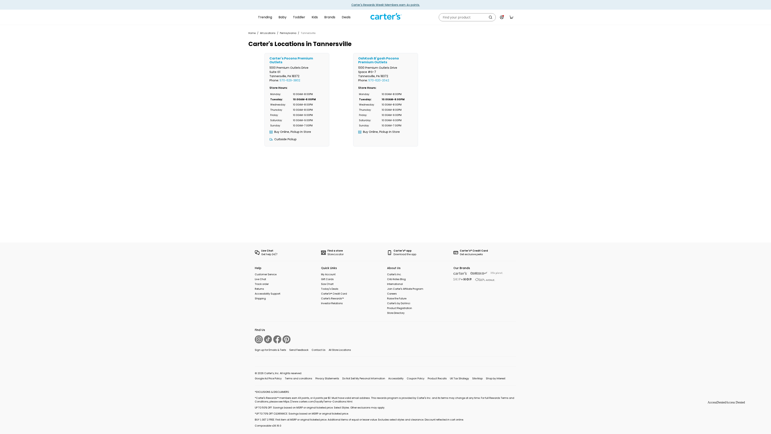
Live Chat (260, 279)
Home (252, 33)
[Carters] (460, 273)
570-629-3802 (290, 80)
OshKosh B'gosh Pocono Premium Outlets (378, 60)
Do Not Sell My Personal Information (363, 378)
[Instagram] (259, 339)
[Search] (490, 17)
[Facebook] (277, 339)
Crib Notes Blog (396, 279)
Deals (346, 17)
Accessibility (396, 378)
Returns (259, 289)
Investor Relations (332, 303)
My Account (328, 274)
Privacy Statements (327, 378)
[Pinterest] (286, 339)
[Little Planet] (497, 273)
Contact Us (318, 350)
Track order (262, 284)
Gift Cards (327, 279)
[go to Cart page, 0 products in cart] (511, 17)
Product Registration (399, 308)
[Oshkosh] (478, 273)
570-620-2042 (378, 80)
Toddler (299, 17)
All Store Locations (340, 350)
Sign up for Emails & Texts (270, 350)
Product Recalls (437, 378)
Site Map (477, 378)
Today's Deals (329, 289)
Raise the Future (396, 298)
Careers (392, 293)
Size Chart (327, 284)
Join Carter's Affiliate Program (405, 289)
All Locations (267, 33)
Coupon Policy (415, 378)
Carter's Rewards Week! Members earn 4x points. (385, 5)
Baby (282, 17)
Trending (265, 17)
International (395, 284)
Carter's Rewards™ (332, 298)
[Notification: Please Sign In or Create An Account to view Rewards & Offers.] (502, 17)
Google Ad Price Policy (268, 378)
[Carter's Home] (385, 16)
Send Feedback (298, 350)
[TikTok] (268, 339)
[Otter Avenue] (485, 279)
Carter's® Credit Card (334, 293)
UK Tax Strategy (459, 378)
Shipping (260, 298)
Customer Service (265, 274)
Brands (329, 17)
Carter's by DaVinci (398, 303)
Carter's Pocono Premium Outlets (291, 60)
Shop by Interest (495, 378)
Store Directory (396, 313)
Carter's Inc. (394, 274)
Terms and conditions (298, 378)
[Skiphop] (462, 279)
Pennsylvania (288, 33)
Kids (315, 17)
